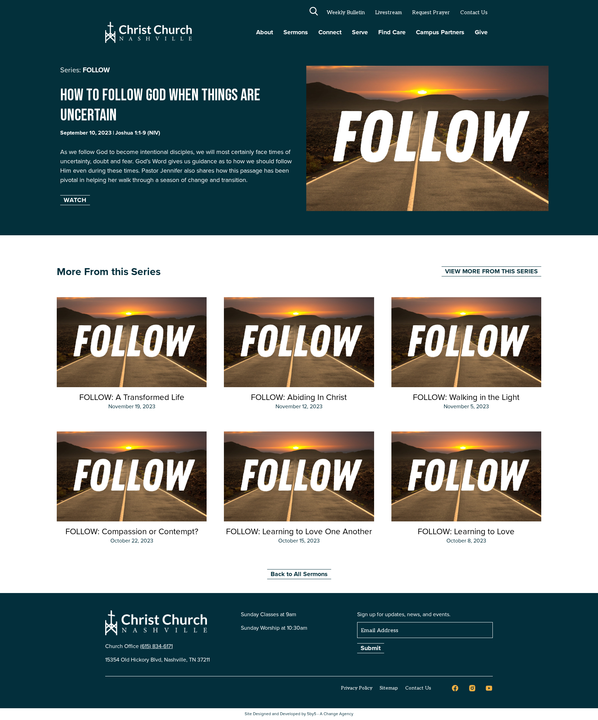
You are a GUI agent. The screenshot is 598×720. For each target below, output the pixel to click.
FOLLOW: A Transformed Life (131, 397)
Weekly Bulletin (346, 12)
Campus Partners (440, 32)
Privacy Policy (356, 688)
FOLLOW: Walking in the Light (466, 397)
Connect (330, 32)
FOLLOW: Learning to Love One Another (299, 531)
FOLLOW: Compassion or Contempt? (131, 531)
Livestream (388, 12)
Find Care (392, 32)
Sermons (295, 32)
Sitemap (389, 688)
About (264, 32)
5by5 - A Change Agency (330, 714)
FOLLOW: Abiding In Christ (299, 397)
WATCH (75, 199)
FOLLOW (96, 70)
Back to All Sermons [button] (299, 573)
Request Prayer (431, 12)
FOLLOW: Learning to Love (466, 531)
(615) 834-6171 (156, 646)
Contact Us (474, 12)
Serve (360, 32)
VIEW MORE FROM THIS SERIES (491, 271)
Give (481, 32)
